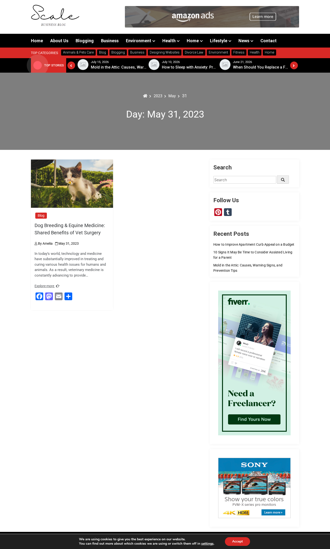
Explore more (45, 286)
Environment (138, 40)
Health (169, 40)
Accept (237, 541)
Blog (41, 215)
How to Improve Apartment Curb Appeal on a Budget (253, 244)
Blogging (85, 40)
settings (207, 544)
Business (110, 40)
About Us (59, 40)
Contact (268, 40)
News (243, 40)
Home (37, 40)
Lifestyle (218, 40)
